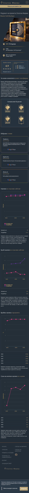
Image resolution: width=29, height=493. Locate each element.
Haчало (4, 446)
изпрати (24, 488)
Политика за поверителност (6, 456)
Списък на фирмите (21, 446)
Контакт (4, 460)
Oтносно (4, 449)
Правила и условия (7, 453)
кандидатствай (6, 463)
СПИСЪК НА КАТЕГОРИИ (18, 450)
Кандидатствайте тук (14, 6)
